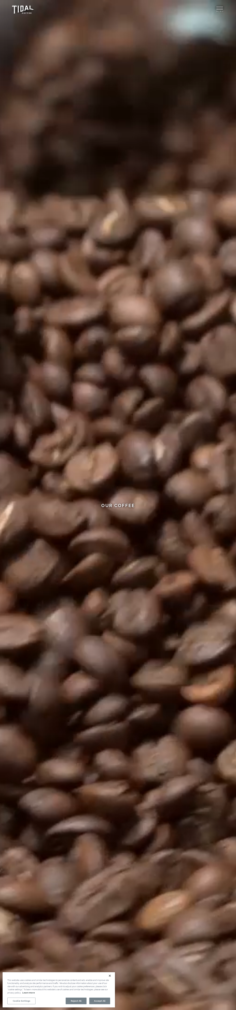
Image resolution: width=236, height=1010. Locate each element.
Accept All (99, 1001)
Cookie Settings (21, 1001)
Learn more (28, 993)
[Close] (109, 975)
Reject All (76, 1001)
